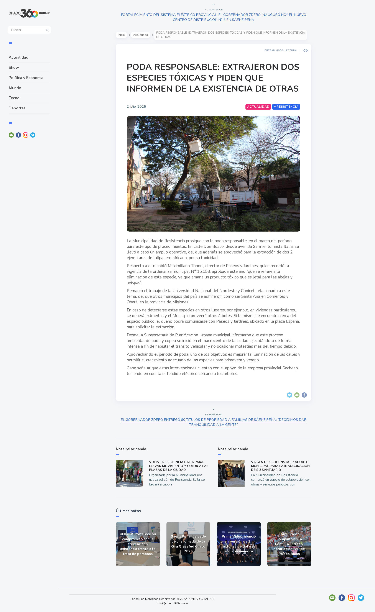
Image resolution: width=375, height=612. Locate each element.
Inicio (121, 35)
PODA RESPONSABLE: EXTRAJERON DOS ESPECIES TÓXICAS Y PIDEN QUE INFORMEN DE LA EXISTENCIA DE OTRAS (213, 78)
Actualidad (18, 57)
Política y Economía (26, 77)
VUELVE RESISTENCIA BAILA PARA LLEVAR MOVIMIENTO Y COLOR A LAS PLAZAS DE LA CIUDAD (179, 466)
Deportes (17, 108)
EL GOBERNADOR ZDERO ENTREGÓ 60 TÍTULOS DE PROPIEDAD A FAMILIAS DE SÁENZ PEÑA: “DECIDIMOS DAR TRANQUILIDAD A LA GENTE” (213, 422)
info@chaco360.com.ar (172, 603)
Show (14, 67)
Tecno (14, 97)
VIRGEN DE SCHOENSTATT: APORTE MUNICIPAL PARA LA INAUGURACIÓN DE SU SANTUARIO (280, 466)
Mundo (15, 87)
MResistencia (286, 107)
